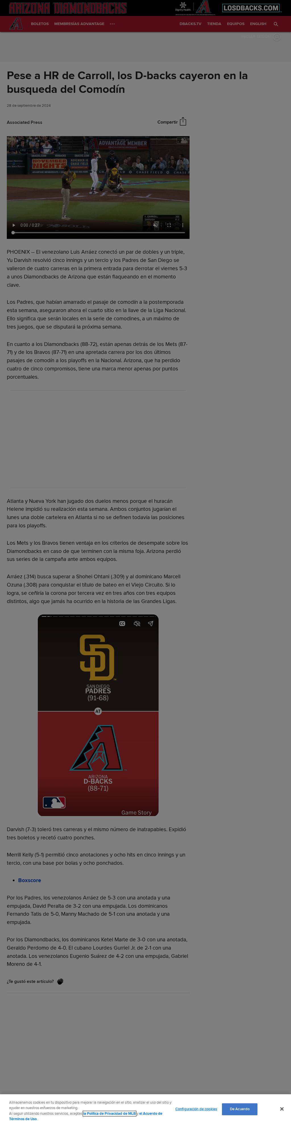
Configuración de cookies (196, 1109)
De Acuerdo (240, 1109)
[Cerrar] (282, 1109)
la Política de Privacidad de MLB (109, 1113)
